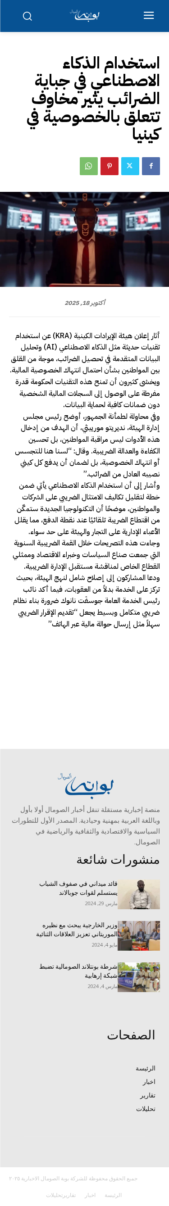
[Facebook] (151, 166)
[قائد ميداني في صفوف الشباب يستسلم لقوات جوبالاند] (139, 894)
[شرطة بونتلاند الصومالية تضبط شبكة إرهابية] (139, 977)
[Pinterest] (109, 166)
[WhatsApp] (89, 166)
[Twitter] (130, 166)
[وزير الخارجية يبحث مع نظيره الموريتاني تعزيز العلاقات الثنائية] (139, 936)
